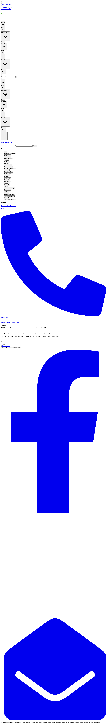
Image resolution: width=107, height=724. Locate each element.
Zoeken (34, 145)
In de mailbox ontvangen (14, 347)
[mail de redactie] (55, 720)
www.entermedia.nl (7, 342)
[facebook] (55, 512)
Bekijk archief (4, 347)
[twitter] (55, 617)
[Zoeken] (16, 77)
